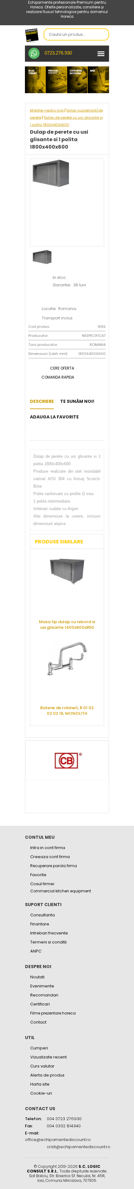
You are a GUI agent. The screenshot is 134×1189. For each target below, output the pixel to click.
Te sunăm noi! (77, 401)
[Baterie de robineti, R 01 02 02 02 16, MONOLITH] (67, 670)
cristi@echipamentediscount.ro (78, 1147)
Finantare (39, 924)
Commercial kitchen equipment (60, 891)
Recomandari (44, 995)
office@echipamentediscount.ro (58, 1140)
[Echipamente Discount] (32, 35)
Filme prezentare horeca (53, 1013)
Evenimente (42, 986)
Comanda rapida (57, 377)
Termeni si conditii (48, 942)
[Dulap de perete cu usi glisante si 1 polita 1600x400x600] (87, 417)
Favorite (38, 875)
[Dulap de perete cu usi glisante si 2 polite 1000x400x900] (31, 432)
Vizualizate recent (48, 1057)
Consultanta (42, 915)
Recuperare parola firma (53, 865)
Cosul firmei (42, 884)
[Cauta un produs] (102, 34)
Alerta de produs (47, 1075)
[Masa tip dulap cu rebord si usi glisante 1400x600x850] (67, 584)
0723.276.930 (58, 52)
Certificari (40, 1004)
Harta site (40, 1084)
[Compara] (41, 432)
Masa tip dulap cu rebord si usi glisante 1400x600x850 (67, 624)
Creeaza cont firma (50, 857)
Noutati (37, 977)
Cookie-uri (41, 1093)
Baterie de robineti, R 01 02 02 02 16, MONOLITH (67, 710)
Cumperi (39, 1048)
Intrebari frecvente (49, 933)
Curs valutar (42, 1066)
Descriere (42, 401)
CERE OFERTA (62, 368)
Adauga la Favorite (54, 417)
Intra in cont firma (47, 848)
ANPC (35, 951)
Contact (38, 1022)
